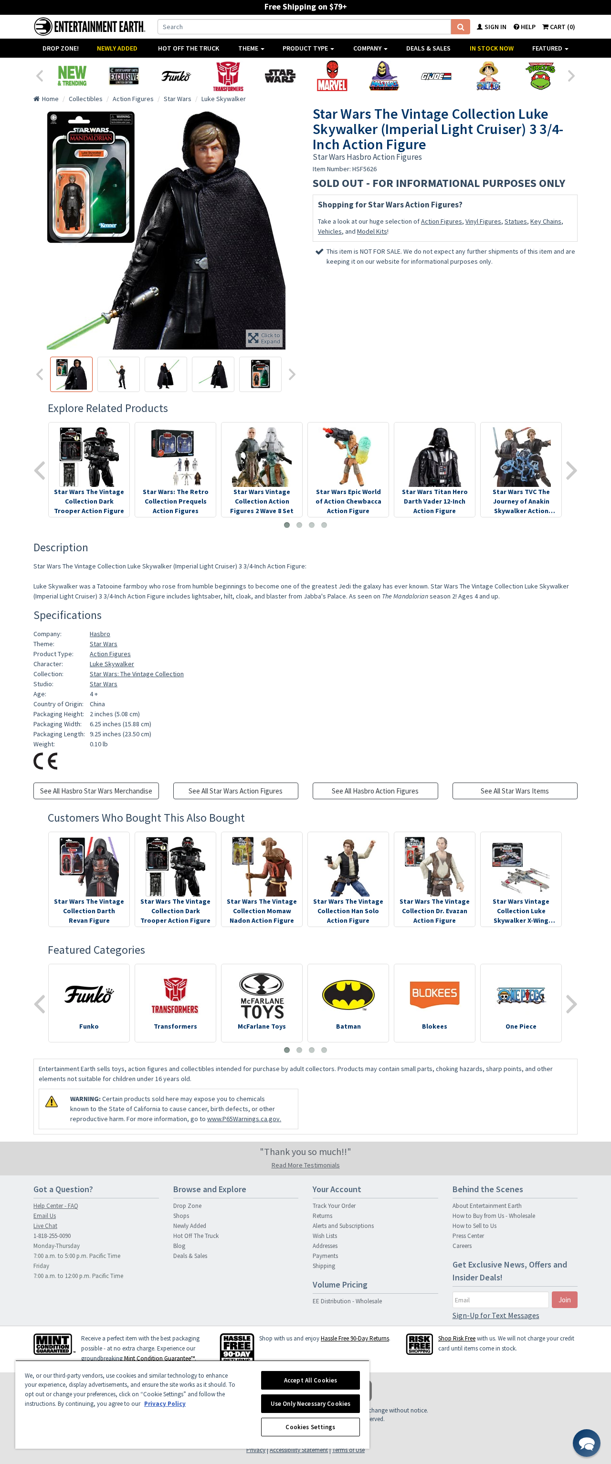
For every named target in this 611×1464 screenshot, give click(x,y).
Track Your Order (334, 1206)
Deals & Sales (428, 48)
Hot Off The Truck (188, 48)
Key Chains (545, 221)
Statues (516, 221)
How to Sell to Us (474, 1226)
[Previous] (39, 74)
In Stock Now (492, 48)
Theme (249, 48)
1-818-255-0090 (52, 1236)
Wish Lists (325, 1236)
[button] (586, 1443)
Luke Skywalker (112, 664)
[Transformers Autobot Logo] (228, 76)
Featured (548, 48)
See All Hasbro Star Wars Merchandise (96, 790)
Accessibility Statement (299, 1450)
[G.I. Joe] (436, 76)
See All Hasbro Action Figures (375, 790)
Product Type (306, 48)
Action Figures (441, 221)
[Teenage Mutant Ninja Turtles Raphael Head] (540, 76)
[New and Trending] (71, 76)
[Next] (572, 74)
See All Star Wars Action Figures (236, 790)
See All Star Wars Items (515, 790)
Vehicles (330, 231)
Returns (322, 1216)
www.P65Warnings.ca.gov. (244, 1118)
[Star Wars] (280, 76)
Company (368, 48)
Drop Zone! (60, 48)
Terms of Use (348, 1450)
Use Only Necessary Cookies (310, 1404)
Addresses (325, 1246)
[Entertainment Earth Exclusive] (123, 76)
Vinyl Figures (483, 221)
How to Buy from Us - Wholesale (494, 1216)
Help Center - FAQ (55, 1206)
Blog (179, 1246)
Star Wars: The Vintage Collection (137, 674)
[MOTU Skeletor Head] (384, 76)
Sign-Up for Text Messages (496, 1315)
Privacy (255, 1450)
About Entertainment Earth (487, 1206)
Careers (462, 1246)
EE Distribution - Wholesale (347, 1301)
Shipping (324, 1266)
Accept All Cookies (310, 1380)
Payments (325, 1256)
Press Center (468, 1236)
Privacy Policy (165, 1404)
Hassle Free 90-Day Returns (355, 1338)
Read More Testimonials (306, 1165)
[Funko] (176, 76)
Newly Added (117, 48)
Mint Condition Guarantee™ (159, 1358)
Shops (181, 1216)
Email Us (44, 1216)
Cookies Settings (310, 1427)
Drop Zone (187, 1206)
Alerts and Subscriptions (343, 1226)
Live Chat (45, 1226)
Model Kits (372, 231)
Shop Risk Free (456, 1338)
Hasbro (100, 633)
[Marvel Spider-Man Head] (332, 76)
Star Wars (103, 643)
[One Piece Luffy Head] (488, 76)
